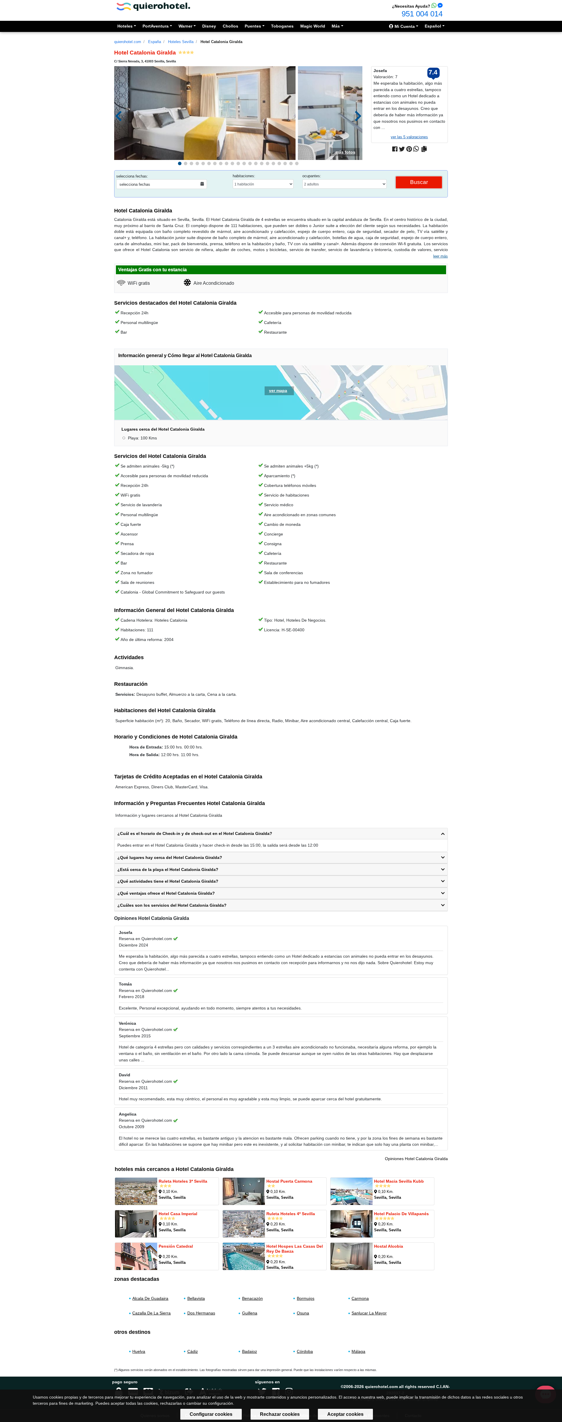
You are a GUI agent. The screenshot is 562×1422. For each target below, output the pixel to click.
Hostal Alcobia (388, 1246)
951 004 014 (422, 14)
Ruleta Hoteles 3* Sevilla (183, 1181)
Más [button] (336, 26)
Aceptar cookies (345, 1414)
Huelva (138, 1351)
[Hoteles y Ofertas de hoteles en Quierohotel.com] (153, 6)
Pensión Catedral (176, 1246)
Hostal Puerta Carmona (289, 1181)
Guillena (249, 1313)
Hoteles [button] (125, 26)
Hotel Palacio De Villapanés (401, 1213)
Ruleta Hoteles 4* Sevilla (290, 1213)
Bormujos (305, 1298)
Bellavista (196, 1298)
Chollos (230, 26)
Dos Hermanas (201, 1313)
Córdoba (305, 1351)
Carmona (360, 1298)
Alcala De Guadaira (150, 1298)
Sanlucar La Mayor (369, 1313)
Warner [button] (185, 26)
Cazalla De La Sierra (151, 1313)
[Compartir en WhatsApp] (416, 149)
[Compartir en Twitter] (402, 149)
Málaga (358, 1351)
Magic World (312, 26)
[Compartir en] (424, 149)
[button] (179, 163)
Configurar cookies (211, 1414)
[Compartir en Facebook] (394, 149)
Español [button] (433, 26)
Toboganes (282, 26)
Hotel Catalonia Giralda (221, 42)
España (154, 42)
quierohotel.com (127, 42)
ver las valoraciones (409, 137)
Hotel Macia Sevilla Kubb (399, 1181)
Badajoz (249, 1351)
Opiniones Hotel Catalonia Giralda (416, 1158)
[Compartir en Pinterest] (409, 149)
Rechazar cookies (280, 1414)
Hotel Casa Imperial (178, 1213)
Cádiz (192, 1351)
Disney (209, 26)
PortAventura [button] (156, 26)
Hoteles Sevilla (180, 42)
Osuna (303, 1313)
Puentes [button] (253, 26)
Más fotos (345, 152)
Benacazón (252, 1298)
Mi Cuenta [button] (404, 26)
